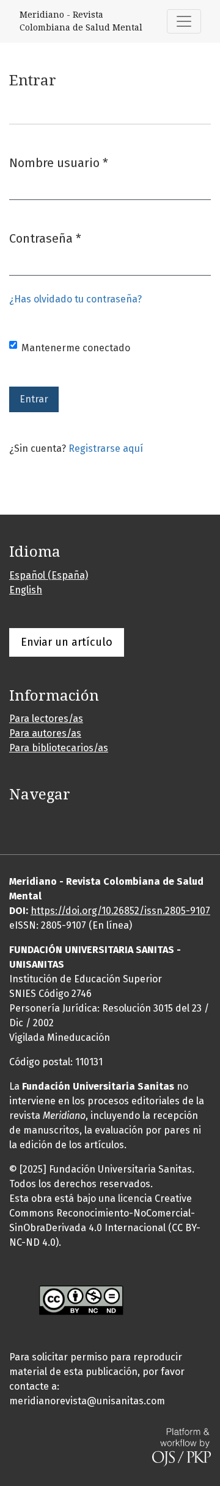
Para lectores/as (46, 718)
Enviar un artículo (66, 642)
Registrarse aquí (105, 448)
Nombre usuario (58, 162)
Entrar (34, 399)
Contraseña (45, 238)
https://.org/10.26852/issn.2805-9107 (120, 910)
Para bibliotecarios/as (58, 748)
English (25, 590)
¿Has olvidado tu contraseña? (75, 299)
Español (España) (48, 575)
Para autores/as (45, 733)
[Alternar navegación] (184, 21)
